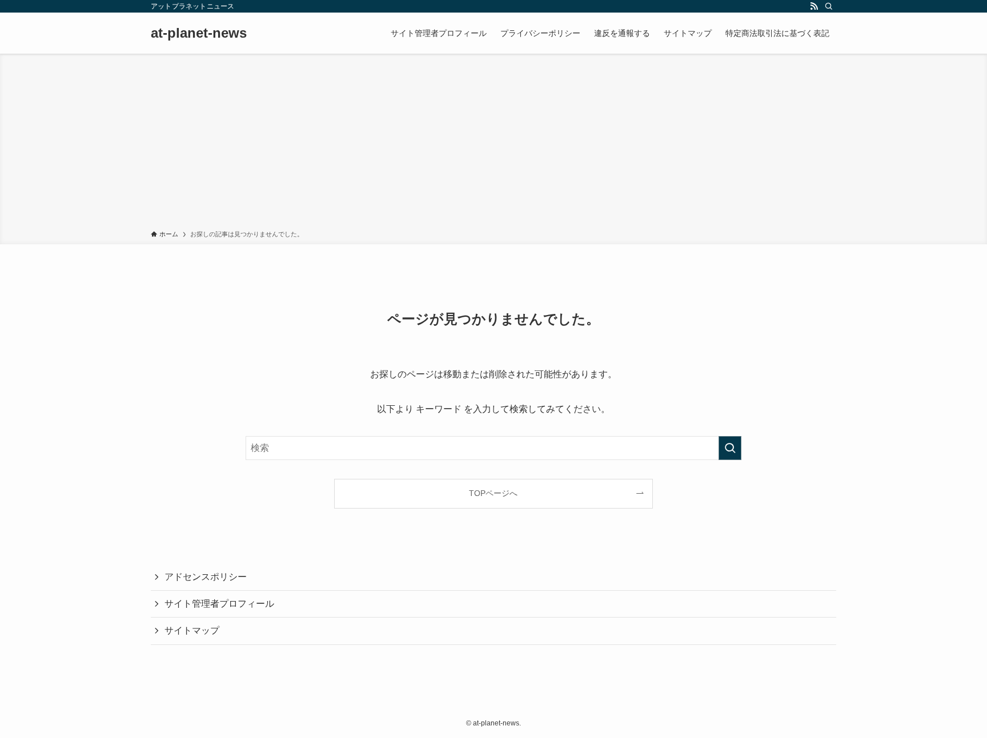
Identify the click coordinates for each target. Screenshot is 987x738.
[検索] (828, 6)
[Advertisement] (493, 144)
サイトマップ (191, 630)
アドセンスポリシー (205, 577)
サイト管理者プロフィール (219, 603)
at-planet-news (199, 33)
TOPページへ (493, 493)
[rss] (814, 6)
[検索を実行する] (730, 448)
